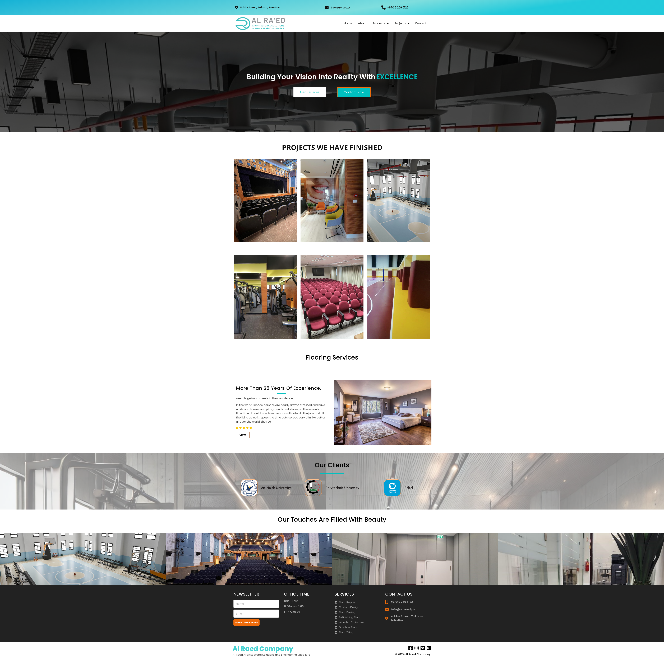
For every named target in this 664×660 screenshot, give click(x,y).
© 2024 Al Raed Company (413, 654)
